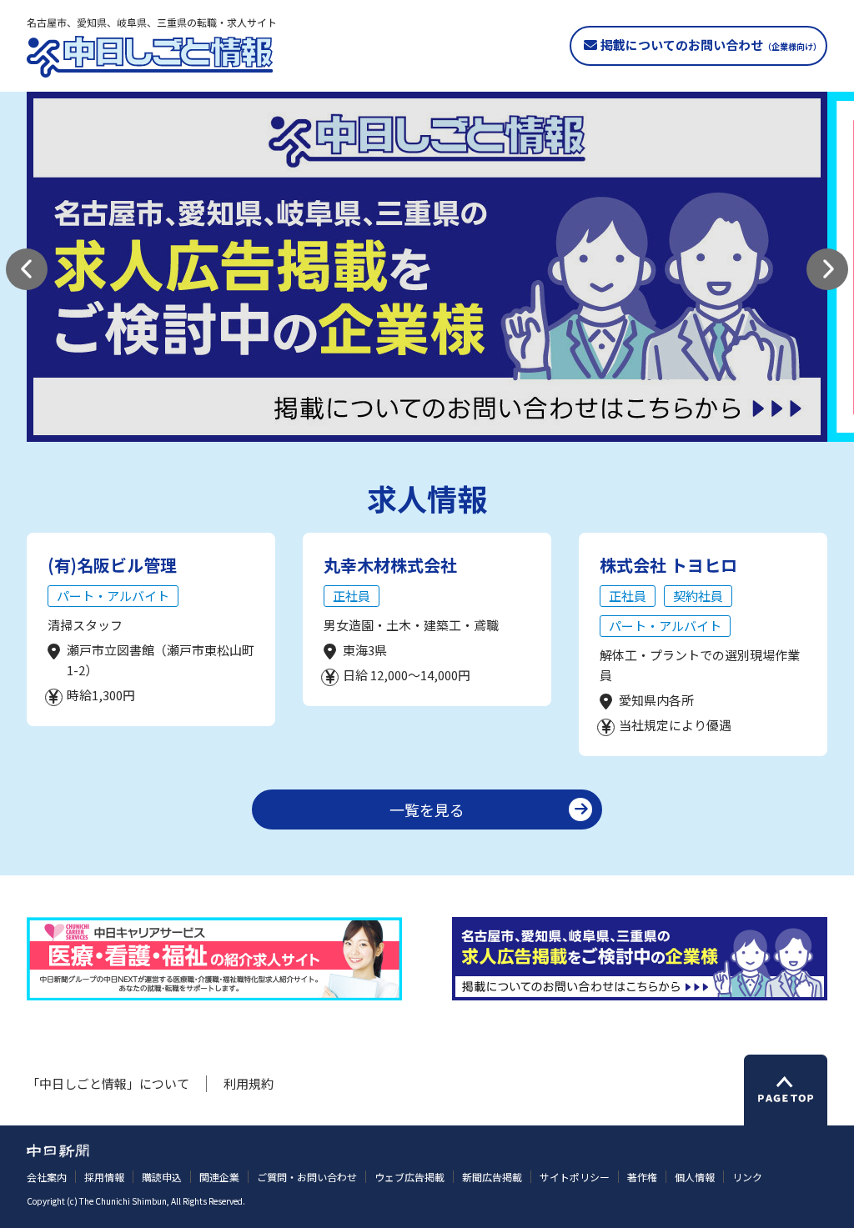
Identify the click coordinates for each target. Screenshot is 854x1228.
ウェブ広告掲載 (409, 1177)
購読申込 (162, 1177)
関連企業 (219, 1177)
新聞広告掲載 (492, 1177)
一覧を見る (427, 809)
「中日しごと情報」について (108, 1083)
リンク (747, 1177)
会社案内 (47, 1177)
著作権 (642, 1177)
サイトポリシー (575, 1177)
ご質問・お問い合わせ (307, 1177)
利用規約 (249, 1083)
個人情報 (695, 1177)
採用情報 (104, 1177)
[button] (27, 269)
